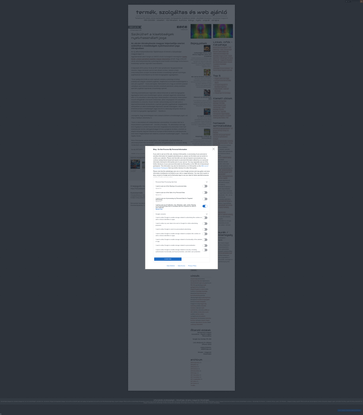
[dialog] (181, 207)
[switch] (204, 186)
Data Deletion (171, 265)
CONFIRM (167, 259)
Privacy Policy (192, 265)
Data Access (181, 265)
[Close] (214, 149)
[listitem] (181, 182)
